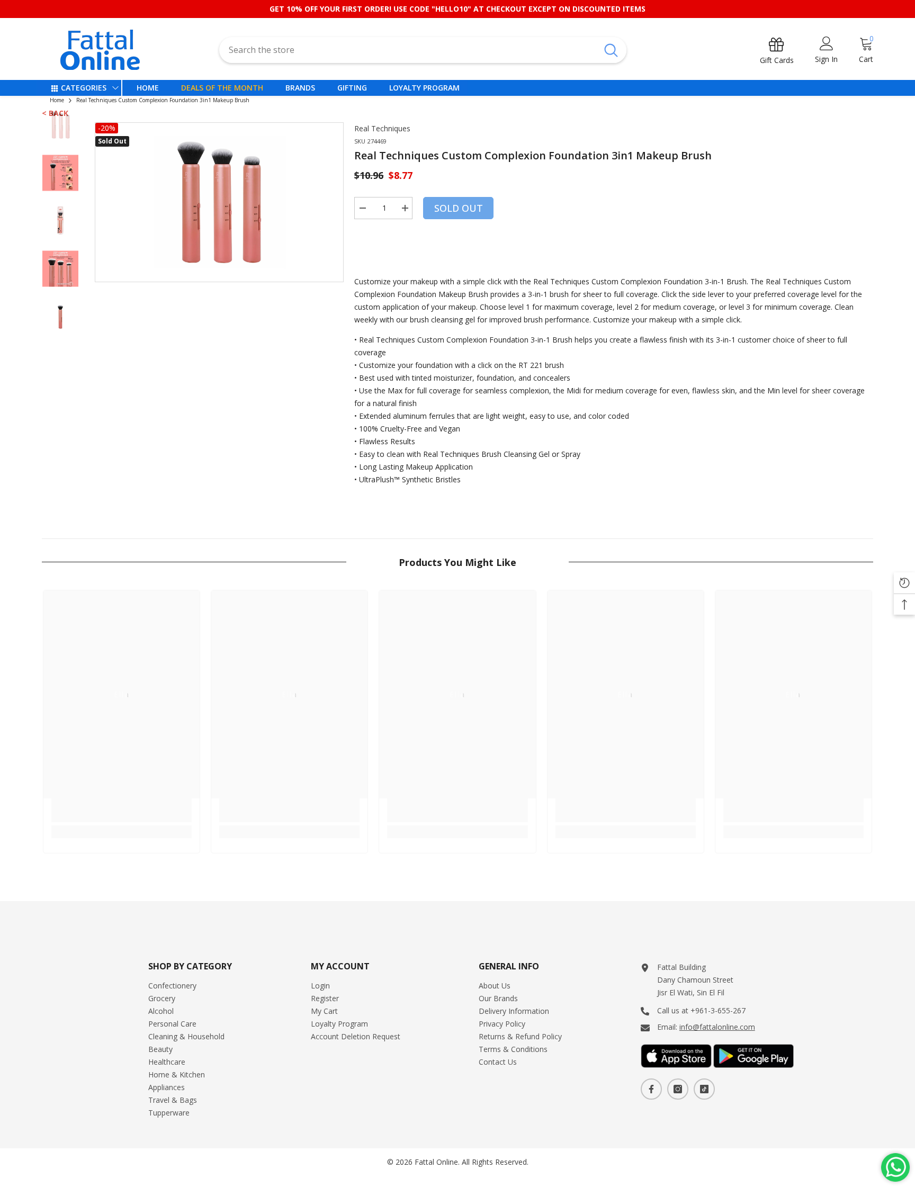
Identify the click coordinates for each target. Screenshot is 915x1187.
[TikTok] (704, 1089)
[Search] (422, 50)
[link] (121, 810)
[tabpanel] (219, 202)
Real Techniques (382, 128)
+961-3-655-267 (718, 1010)
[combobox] (407, 50)
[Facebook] (651, 1089)
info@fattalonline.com (717, 1027)
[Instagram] (677, 1089)
